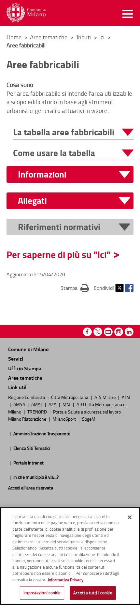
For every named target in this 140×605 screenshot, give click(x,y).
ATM (126, 397)
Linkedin (129, 331)
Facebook (129, 288)
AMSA (19, 404)
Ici (102, 37)
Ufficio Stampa (24, 368)
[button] (73, 132)
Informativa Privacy (65, 580)
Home (14, 37)
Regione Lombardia (27, 397)
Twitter (119, 288)
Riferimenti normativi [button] (59, 227)
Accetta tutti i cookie (92, 593)
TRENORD (37, 411)
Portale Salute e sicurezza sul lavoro (87, 411)
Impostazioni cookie (41, 593)
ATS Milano (105, 397)
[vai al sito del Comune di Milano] (26, 12)
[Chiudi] (129, 517)
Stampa (75, 287)
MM (67, 404)
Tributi (84, 37)
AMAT (37, 404)
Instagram (118, 331)
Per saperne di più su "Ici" (58, 254)
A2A (53, 404)
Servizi (15, 358)
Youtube (108, 331)
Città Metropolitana (70, 397)
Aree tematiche (49, 37)
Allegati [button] (32, 200)
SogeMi (89, 418)
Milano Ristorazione (27, 418)
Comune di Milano (28, 349)
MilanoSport (64, 418)
